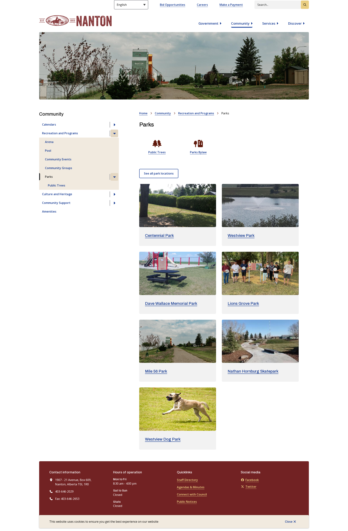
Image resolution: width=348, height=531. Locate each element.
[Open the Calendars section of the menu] (114, 124)
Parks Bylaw (198, 152)
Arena (49, 142)
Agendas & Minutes (190, 487)
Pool (48, 151)
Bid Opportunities (172, 5)
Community (240, 23)
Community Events (58, 159)
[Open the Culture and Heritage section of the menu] (114, 194)
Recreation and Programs (60, 133)
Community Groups (58, 168)
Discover (295, 23)
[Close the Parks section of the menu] (114, 177)
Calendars (49, 124)
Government (208, 23)
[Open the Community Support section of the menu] (114, 203)
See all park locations (159, 173)
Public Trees (56, 185)
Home (143, 113)
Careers (202, 5)
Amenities (49, 211)
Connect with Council (192, 494)
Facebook (252, 480)
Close (289, 522)
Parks (49, 177)
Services (268, 23)
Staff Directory (187, 480)
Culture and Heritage (57, 194)
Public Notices (187, 502)
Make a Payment (231, 5)
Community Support (56, 203)
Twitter (250, 487)
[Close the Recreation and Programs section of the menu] (114, 133)
